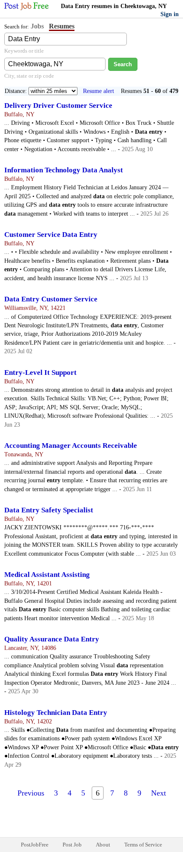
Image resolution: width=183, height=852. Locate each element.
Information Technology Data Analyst (63, 170)
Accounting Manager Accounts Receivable (70, 445)
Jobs (37, 26)
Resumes (61, 26)
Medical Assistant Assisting (47, 575)
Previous (30, 793)
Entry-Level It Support (40, 372)
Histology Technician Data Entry (55, 713)
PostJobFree (35, 844)
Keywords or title (24, 51)
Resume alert (98, 91)
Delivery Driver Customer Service (58, 105)
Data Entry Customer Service (50, 299)
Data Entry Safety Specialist (48, 510)
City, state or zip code (29, 76)
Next (158, 793)
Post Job (72, 844)
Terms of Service (143, 844)
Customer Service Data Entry (50, 235)
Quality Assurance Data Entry (51, 639)
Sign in (169, 14)
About (103, 844)
